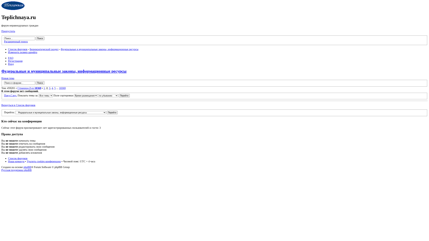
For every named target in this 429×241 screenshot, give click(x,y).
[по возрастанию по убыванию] (114, 95)
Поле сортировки (63, 95)
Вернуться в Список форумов (18, 105)
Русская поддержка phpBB (16, 170)
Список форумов (17, 49)
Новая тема (7, 78)
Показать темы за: (28, 95)
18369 (62, 88)
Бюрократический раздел (44, 49)
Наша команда (16, 161)
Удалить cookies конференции (44, 161)
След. (14, 95)
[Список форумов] (13, 9)
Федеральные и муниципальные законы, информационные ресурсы (99, 49)
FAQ (10, 58)
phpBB (27, 167)
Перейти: (9, 112)
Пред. (7, 95)
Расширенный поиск (16, 41)
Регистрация (15, 61)
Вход (11, 64)
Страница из (29, 88)
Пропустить (8, 31)
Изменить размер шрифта (22, 52)
